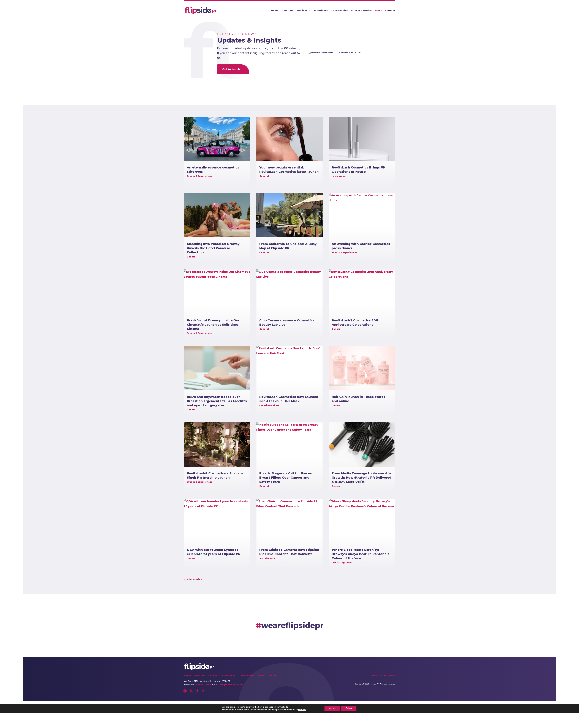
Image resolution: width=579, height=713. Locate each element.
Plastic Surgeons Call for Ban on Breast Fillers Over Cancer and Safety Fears (285, 478)
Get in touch (231, 69)
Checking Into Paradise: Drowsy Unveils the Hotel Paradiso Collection (213, 248)
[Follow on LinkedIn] (203, 691)
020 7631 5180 (203, 684)
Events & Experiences (199, 176)
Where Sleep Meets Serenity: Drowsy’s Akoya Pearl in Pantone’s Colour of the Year (360, 554)
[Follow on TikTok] (197, 691)
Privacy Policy (388, 675)
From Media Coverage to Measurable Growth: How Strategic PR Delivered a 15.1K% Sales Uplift (361, 478)
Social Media (267, 558)
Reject (349, 708)
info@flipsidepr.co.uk (230, 684)
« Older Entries (193, 579)
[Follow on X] (191, 691)
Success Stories (361, 11)
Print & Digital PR (342, 562)
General (191, 256)
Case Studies (339, 11)
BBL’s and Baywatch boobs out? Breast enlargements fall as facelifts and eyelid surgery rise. (217, 401)
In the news (339, 176)
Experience (321, 11)
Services (301, 11)
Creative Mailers (269, 405)
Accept (332, 708)
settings (302, 709)
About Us (287, 11)
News (378, 11)
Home (274, 11)
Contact (390, 11)
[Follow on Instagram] (185, 691)
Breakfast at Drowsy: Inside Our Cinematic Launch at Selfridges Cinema (213, 325)
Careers (375, 675)
